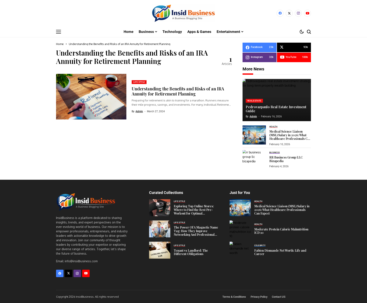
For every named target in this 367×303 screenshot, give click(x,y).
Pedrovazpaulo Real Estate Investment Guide (276, 109)
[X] (289, 13)
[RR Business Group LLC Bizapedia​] (254, 159)
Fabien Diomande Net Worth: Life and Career (280, 252)
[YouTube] (307, 13)
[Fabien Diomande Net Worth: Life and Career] (240, 250)
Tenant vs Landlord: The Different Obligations (191, 252)
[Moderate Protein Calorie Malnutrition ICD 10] (240, 228)
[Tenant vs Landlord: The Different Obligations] (159, 250)
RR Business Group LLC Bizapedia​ (286, 159)
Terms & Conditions (234, 296)
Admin (139, 111)
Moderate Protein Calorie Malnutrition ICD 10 (281, 231)
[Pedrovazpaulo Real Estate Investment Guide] (277, 100)
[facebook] (280, 13)
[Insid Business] (183, 13)
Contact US (278, 296)
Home (60, 44)
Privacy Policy (259, 296)
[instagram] (298, 13)
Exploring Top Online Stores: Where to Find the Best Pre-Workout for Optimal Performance (194, 211)
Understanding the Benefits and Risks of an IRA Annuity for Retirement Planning (178, 91)
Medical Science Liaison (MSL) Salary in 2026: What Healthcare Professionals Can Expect (290, 136)
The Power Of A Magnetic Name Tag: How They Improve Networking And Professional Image (196, 232)
